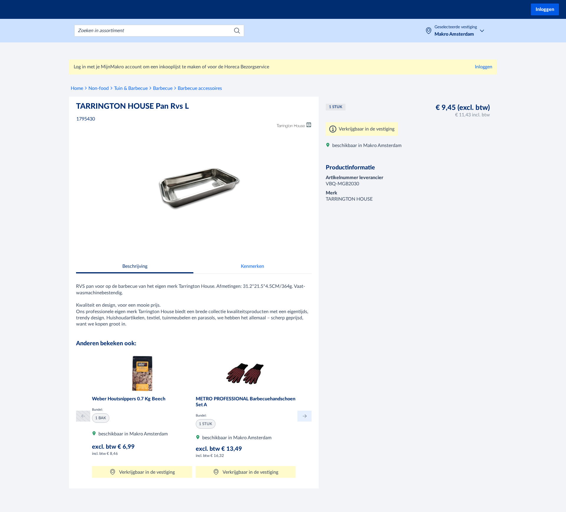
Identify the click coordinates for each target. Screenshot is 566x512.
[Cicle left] (83, 416)
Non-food (98, 88)
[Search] (237, 31)
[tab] (134, 267)
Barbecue (162, 88)
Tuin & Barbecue (131, 88)
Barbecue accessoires (200, 88)
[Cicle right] (304, 416)
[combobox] (159, 31)
